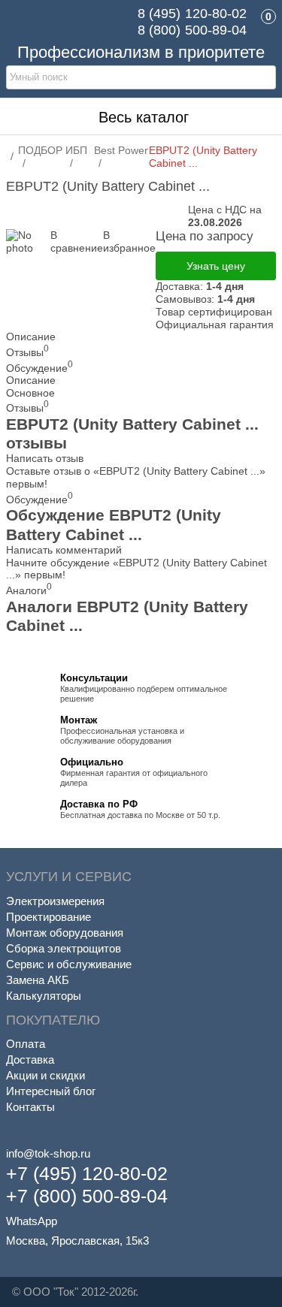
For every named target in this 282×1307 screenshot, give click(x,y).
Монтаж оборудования (64, 932)
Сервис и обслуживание (69, 964)
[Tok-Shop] (58, 22)
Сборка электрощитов (63, 948)
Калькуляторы (43, 995)
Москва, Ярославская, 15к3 (77, 1240)
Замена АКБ (37, 979)
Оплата (25, 1043)
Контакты (30, 1106)
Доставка (30, 1059)
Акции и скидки (45, 1075)
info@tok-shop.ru (48, 1153)
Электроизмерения (55, 901)
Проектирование (48, 916)
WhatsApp (31, 1221)
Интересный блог (51, 1091)
